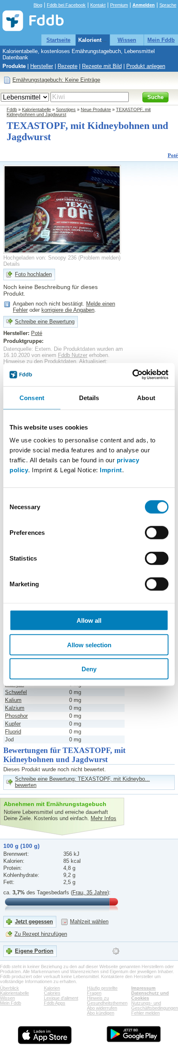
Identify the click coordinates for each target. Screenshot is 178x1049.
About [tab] (146, 397)
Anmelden (143, 4)
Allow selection (89, 644)
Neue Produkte (96, 109)
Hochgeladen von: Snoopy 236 (40, 258)
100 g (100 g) (21, 846)
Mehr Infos (103, 818)
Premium (119, 4)
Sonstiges (66, 109)
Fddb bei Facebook (66, 4)
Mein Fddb (161, 40)
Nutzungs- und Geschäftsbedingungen (154, 1005)
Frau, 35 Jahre (89, 892)
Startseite (58, 40)
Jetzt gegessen (34, 921)
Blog (38, 4)
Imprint (111, 470)
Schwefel (16, 692)
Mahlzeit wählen (89, 921)
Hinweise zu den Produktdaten (39, 361)
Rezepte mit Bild (102, 66)
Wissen (127, 40)
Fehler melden (145, 1012)
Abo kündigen (100, 1012)
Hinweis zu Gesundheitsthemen (107, 1000)
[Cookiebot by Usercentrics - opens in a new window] (132, 374)
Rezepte (67, 66)
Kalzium (14, 708)
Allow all (89, 620)
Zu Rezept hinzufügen (40, 934)
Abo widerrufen (102, 1007)
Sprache (167, 4)
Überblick (9, 988)
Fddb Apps (54, 1002)
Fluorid (13, 731)
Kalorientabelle (97, 40)
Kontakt (98, 4)
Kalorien (52, 988)
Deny (89, 669)
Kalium (13, 700)
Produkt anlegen (145, 66)
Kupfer (13, 724)
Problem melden (99, 258)
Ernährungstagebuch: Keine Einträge (56, 80)
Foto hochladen (33, 274)
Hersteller (41, 66)
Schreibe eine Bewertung (45, 321)
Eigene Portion (34, 951)
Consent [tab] (31, 397)
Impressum (143, 988)
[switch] (156, 532)
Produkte (14, 66)
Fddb (12, 109)
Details (11, 264)
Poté (173, 155)
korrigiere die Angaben (67, 310)
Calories (52, 993)
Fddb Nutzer (72, 355)
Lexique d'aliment (61, 998)
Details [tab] (89, 397)
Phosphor (16, 716)
